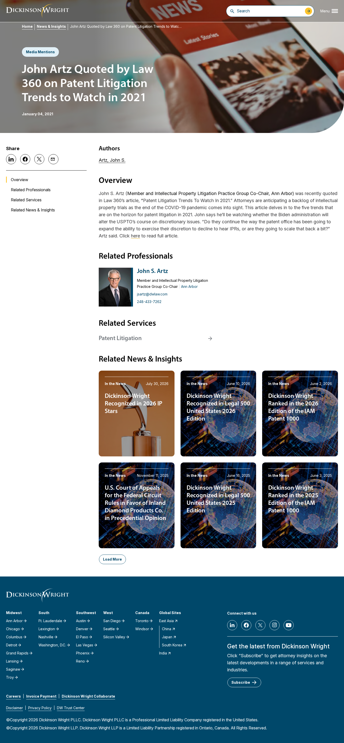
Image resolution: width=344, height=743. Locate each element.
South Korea (172, 645)
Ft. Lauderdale (50, 621)
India (163, 653)
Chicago (13, 629)
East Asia (166, 621)
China (166, 629)
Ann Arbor (189, 286)
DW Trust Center (71, 708)
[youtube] (289, 625)
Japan (167, 637)
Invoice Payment (41, 696)
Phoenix (83, 653)
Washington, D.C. (52, 645)
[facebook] (246, 625)
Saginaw (13, 669)
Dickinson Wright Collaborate (88, 696)
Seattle (109, 629)
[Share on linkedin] (11, 159)
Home (27, 26)
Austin (81, 621)
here (135, 235)
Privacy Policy (40, 708)
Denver (82, 629)
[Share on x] (39, 159)
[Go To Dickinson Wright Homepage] (37, 11)
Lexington (47, 629)
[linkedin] (232, 625)
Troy (10, 677)
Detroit (11, 645)
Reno (80, 661)
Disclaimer (14, 708)
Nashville (46, 637)
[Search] (232, 11)
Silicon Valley (114, 637)
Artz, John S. (112, 160)
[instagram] (274, 625)
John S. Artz (152, 271)
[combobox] (269, 10)
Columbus (14, 637)
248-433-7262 (149, 301)
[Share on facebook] (25, 159)
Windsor (142, 629)
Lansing (12, 661)
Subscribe (240, 682)
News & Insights (51, 26)
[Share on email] (53, 159)
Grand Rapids (17, 653)
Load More (112, 559)
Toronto (142, 621)
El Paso (82, 637)
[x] (260, 625)
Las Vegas (84, 645)
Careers (13, 696)
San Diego (112, 621)
